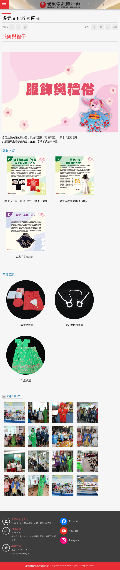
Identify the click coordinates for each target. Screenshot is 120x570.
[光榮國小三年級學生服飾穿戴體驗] (87, 412)
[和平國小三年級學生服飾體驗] (62, 412)
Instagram (74, 540)
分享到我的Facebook (94, 27)
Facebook (74, 521)
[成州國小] (87, 461)
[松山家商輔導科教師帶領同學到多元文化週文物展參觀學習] (62, 436)
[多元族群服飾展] (62, 485)
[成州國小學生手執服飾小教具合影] (87, 436)
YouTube (73, 530)
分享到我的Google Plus (108, 27)
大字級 (25, 27)
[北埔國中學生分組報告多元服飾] (38, 412)
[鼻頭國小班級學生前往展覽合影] (14, 412)
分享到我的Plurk (115, 27)
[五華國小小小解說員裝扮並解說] (38, 436)
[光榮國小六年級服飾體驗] (62, 461)
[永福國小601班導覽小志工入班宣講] (14, 461)
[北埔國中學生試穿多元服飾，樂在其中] (38, 485)
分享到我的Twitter (101, 27)
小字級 (12, 27)
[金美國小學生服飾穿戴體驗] (14, 436)
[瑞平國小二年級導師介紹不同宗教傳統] (38, 461)
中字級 (18, 27)
